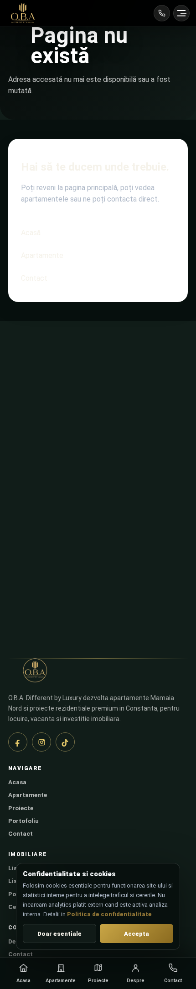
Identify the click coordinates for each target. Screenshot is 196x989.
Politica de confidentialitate (109, 913)
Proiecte (20, 808)
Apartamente (42, 255)
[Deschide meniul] (181, 13)
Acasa (17, 782)
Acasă (31, 232)
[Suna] (162, 13)
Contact (34, 278)
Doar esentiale (59, 933)
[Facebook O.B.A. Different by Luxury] (17, 742)
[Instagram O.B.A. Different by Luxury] (41, 742)
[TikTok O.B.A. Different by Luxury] (65, 742)
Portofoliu (23, 820)
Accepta (136, 933)
